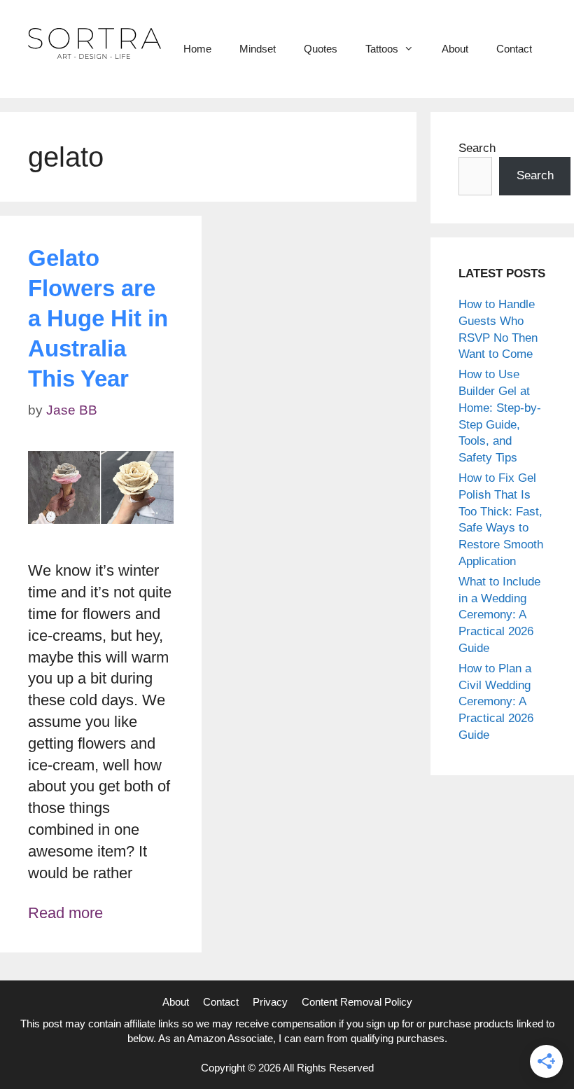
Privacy (270, 1002)
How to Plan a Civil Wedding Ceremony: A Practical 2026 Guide (495, 702)
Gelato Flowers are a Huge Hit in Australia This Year (98, 318)
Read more (65, 913)
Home (197, 49)
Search (477, 148)
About (455, 49)
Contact (514, 49)
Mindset (257, 49)
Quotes (320, 49)
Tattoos (381, 49)
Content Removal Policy (357, 1002)
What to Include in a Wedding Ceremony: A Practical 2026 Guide (499, 615)
